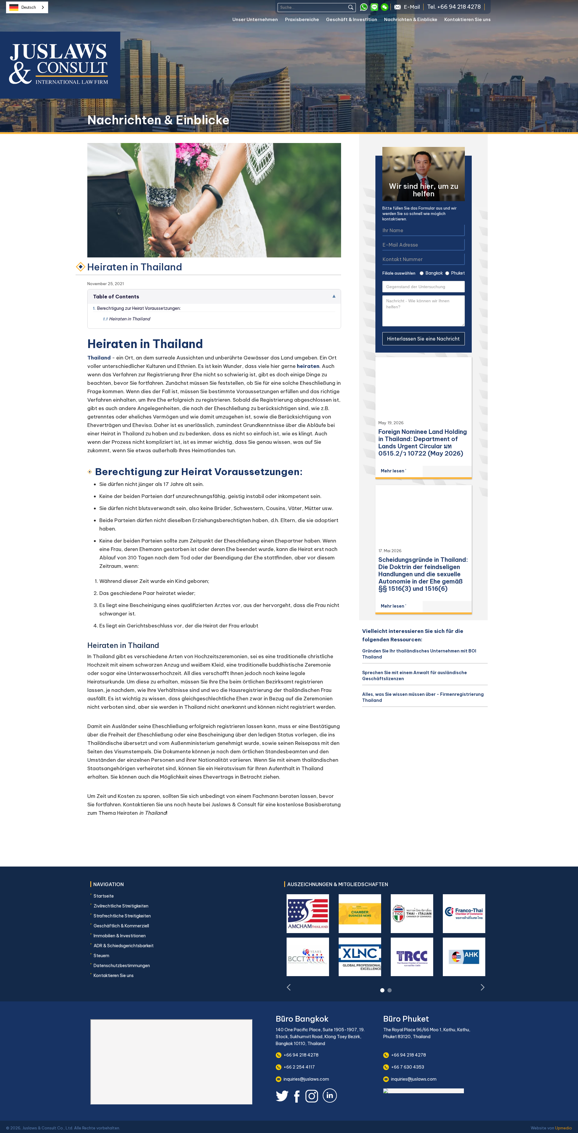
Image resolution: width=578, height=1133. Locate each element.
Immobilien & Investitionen (120, 935)
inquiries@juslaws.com (306, 1079)
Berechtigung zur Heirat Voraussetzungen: (137, 308)
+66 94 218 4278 (301, 1055)
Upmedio (563, 1127)
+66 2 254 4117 (299, 1067)
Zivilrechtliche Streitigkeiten (121, 906)
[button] (258, 20)
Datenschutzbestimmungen (122, 965)
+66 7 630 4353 (407, 1067)
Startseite (104, 896)
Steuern (101, 955)
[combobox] (27, 7)
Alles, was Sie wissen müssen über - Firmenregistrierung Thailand (423, 697)
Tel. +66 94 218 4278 (454, 7)
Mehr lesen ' (393, 471)
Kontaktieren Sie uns (467, 19)
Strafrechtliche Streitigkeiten (122, 916)
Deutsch (28, 7)
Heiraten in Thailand (126, 319)
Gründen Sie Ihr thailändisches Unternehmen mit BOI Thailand (419, 654)
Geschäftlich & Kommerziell (121, 926)
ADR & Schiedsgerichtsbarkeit (124, 945)
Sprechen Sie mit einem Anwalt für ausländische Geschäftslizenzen (414, 675)
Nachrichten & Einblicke (410, 19)
